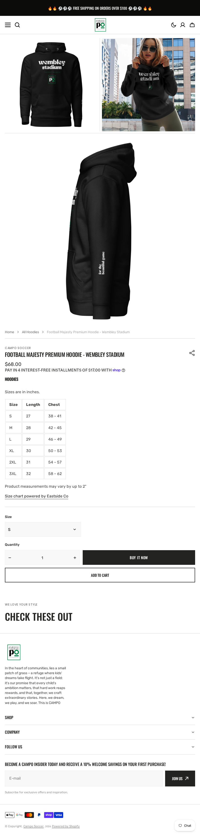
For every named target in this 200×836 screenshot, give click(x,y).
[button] (173, 24)
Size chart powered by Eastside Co (36, 496)
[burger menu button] (8, 25)
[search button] (17, 25)
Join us (177, 778)
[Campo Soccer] (100, 25)
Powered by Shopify (66, 826)
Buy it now (139, 557)
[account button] (183, 25)
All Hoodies (30, 332)
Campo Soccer (33, 826)
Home (9, 332)
